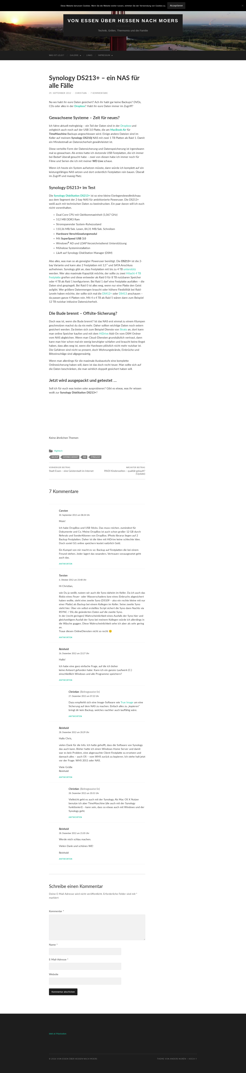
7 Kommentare (99, 93)
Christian (81, 93)
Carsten (63, 510)
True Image (127, 702)
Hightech (58, 451)
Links (89, 55)
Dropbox (79, 106)
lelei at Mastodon (57, 1034)
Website (53, 974)
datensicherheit (70, 457)
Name (53, 945)
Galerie (74, 55)
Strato (123, 329)
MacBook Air (118, 130)
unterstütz (129, 269)
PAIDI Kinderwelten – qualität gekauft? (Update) (124, 471)
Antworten (65, 564)
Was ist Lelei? (56, 55)
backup (55, 457)
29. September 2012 (60, 93)
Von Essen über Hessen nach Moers (123, 20)
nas (84, 457)
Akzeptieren (176, 5)
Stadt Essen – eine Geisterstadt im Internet (71, 469)
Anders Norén (178, 1059)
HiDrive (103, 333)
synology (96, 457)
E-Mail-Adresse (58, 959)
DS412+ (107, 293)
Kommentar (56, 911)
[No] (242, 5)
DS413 (123, 293)
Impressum (104, 55)
